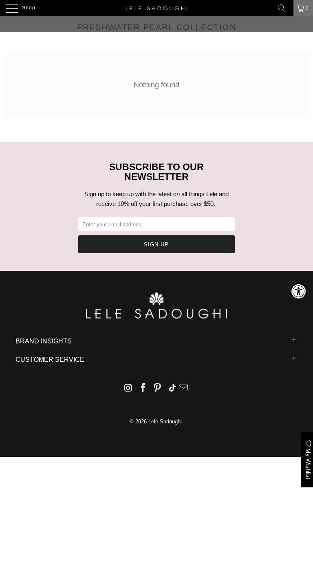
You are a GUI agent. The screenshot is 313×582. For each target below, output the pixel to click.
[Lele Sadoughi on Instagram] (129, 388)
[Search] (284, 8)
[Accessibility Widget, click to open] (299, 291)
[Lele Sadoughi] (156, 8)
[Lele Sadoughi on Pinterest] (158, 388)
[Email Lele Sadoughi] (184, 388)
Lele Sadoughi (165, 421)
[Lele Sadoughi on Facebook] (143, 388)
